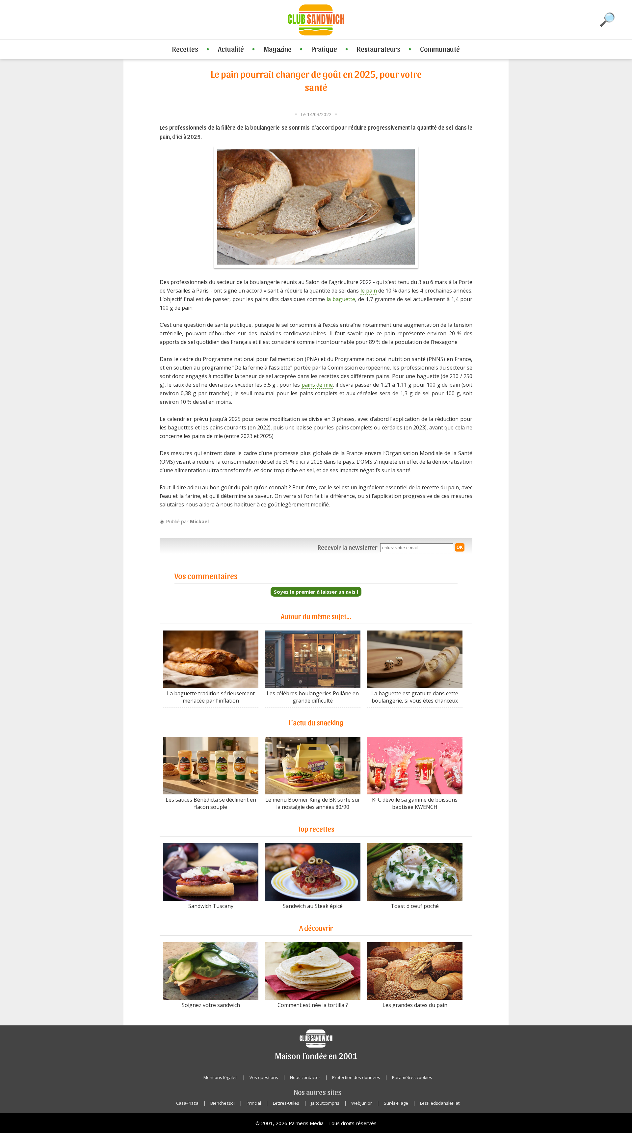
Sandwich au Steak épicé (313, 906)
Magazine (278, 48)
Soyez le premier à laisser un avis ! (316, 591)
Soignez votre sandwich (211, 1005)
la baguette (341, 299)
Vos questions (264, 1077)
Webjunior (361, 1103)
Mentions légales (220, 1077)
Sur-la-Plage (396, 1103)
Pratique (324, 48)
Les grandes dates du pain (414, 1005)
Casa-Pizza (187, 1103)
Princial (254, 1103)
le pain (368, 290)
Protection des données (356, 1077)
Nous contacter (305, 1077)
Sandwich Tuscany (210, 906)
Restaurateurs (378, 48)
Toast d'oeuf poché (415, 906)
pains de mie (317, 384)
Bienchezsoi (222, 1103)
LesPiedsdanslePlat (440, 1103)
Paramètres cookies (412, 1077)
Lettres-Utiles (286, 1103)
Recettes (185, 48)
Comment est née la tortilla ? (312, 1005)
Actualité (231, 48)
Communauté (440, 48)
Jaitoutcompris (325, 1103)
